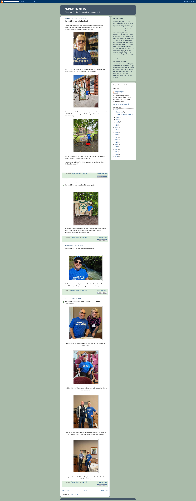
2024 (116, 110)
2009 (116, 156)
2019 (116, 135)
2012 (116, 149)
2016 (116, 139)
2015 (116, 142)
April (117, 122)
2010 (116, 154)
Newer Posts (65, 490)
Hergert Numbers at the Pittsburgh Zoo (80, 185)
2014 (116, 144)
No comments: (102, 173)
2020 (116, 132)
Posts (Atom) (74, 494)
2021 (116, 130)
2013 (116, 147)
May (117, 119)
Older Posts (104, 490)
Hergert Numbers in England (76, 21)
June (118, 117)
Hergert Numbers (75, 8)
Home (85, 490)
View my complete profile (122, 104)
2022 (116, 127)
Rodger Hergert (119, 91)
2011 (116, 152)
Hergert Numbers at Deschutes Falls (79, 248)
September (119, 112)
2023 (116, 125)
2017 (116, 137)
